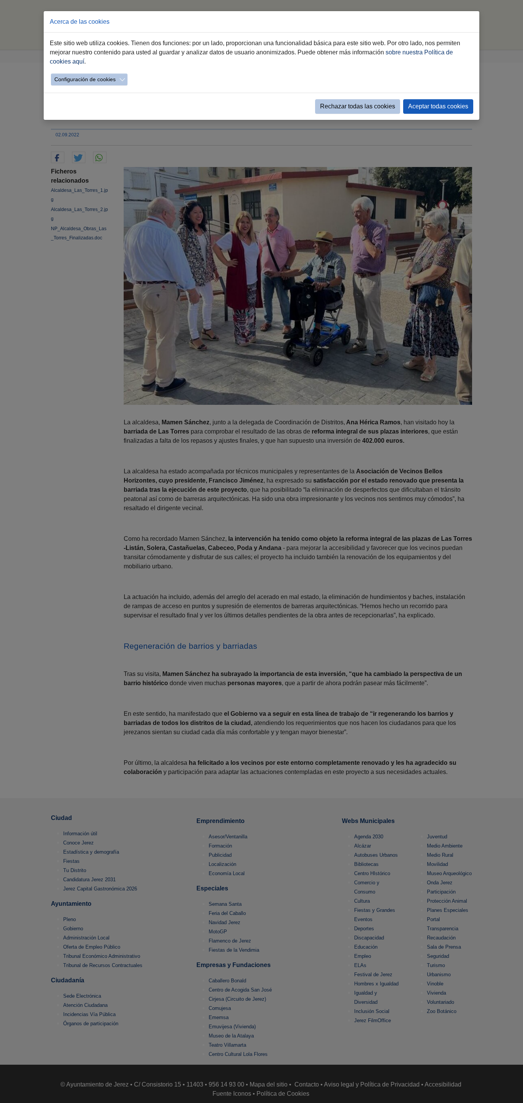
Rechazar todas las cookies (357, 106)
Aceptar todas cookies (438, 106)
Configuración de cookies (85, 79)
